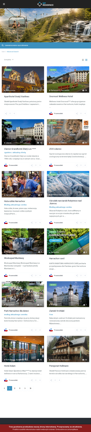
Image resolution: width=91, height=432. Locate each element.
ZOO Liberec (55, 149)
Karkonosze (10, 90)
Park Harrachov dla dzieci (16, 311)
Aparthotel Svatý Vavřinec (16, 96)
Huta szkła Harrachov (14, 201)
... (39, 104)
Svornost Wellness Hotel (61, 96)
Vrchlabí (54, 305)
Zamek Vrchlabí (56, 311)
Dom (3, 52)
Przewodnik (58, 113)
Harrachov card (56, 258)
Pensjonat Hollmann (58, 366)
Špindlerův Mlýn (22, 360)
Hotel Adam (9, 366)
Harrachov (65, 90)
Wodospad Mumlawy (14, 258)
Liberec (8, 143)
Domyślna (7, 60)
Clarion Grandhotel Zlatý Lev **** (20, 149)
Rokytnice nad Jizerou (59, 195)
